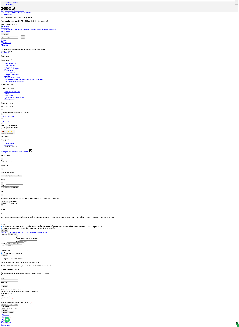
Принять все (12, 234)
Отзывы (7, 31)
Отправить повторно (7, 312)
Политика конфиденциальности (12, 232)
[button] (119, 59)
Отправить (4, 255)
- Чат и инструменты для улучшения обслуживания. (29, 229)
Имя (17, 241)
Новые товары (9, 65)
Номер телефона (7, 299)
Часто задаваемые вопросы (14, 81)
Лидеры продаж (10, 67)
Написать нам (9, 143)
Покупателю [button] (5, 28)
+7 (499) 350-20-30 (7, 13)
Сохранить (4, 230)
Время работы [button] (7, 14)
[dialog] (119, 245)
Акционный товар (10, 63)
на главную (5, 53)
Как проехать (27, 13)
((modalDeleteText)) (16, 176)
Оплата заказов (9, 72)
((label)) (3, 185)
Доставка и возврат (11, 2)
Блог (2, 31)
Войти (6, 93)
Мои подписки (9, 99)
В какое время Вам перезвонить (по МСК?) (16, 303)
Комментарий (5, 250)
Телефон (4, 243)
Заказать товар (19, 11)
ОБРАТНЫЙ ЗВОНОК (10, 146)
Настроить (4, 234)
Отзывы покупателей (11, 74)
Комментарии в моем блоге (14, 97)
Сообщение (5, 306)
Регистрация (8, 95)
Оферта (7, 76)
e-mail (3, 279)
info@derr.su (18, 13)
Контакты (53, 30)
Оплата (33, 30)
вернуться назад (6, 51)
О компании (8, 4)
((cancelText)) (5, 176)
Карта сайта (8, 145)
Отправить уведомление (13, 253)
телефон (4, 282)
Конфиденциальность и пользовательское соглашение (23, 79)
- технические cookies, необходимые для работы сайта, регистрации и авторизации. (38, 225)
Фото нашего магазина (12, 78)
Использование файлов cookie (36, 232)
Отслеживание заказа (12, 92)
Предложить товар (7, 11)
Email (2, 245)
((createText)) (14, 187)
